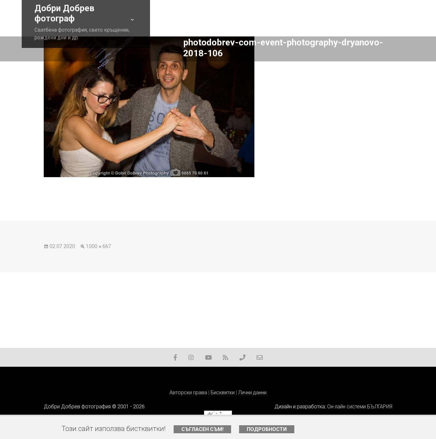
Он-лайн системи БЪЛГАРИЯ (359, 407)
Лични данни (252, 392)
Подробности (267, 429)
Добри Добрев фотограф (64, 13)
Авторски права (188, 392)
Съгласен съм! (202, 429)
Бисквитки (223, 392)
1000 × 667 (98, 246)
